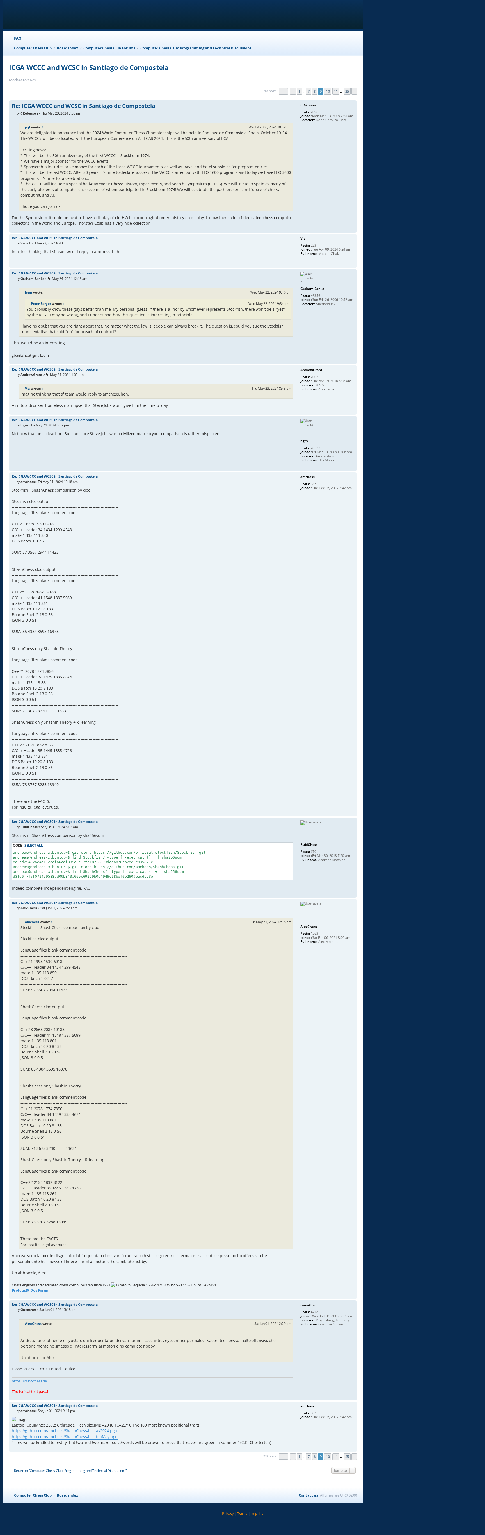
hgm (28, 292)
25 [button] (347, 91)
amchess (32, 921)
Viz (27, 388)
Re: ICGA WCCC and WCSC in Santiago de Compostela (83, 106)
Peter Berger (41, 303)
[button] (283, 91)
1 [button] (299, 91)
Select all (33, 845)
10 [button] (328, 91)
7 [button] (309, 91)
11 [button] (336, 91)
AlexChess (33, 1323)
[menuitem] (15, 38)
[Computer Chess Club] (45, 14)
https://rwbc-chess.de (29, 1381)
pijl (27, 127)
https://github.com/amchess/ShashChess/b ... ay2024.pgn (64, 1430)
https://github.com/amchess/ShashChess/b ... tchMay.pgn (65, 1436)
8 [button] (315, 91)
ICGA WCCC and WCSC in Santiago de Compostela (89, 67)
